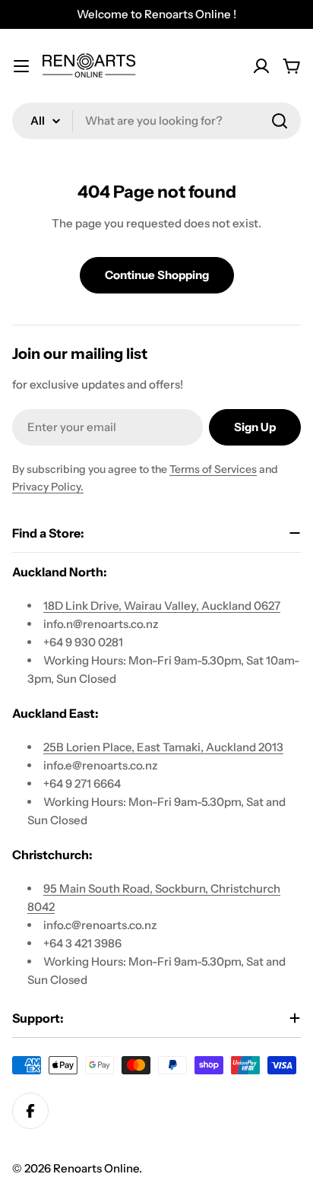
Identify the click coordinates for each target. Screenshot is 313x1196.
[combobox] (156, 121)
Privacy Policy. (48, 486)
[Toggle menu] (21, 66)
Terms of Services (213, 469)
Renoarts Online (96, 1168)
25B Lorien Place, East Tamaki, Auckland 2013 (163, 747)
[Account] (261, 66)
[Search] (279, 121)
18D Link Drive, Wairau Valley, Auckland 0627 (161, 605)
